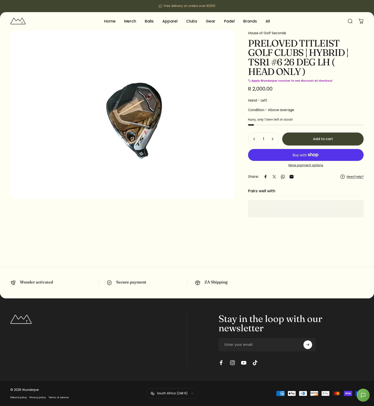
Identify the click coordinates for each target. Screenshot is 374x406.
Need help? (355, 177)
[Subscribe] (307, 344)
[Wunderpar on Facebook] (221, 362)
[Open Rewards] (363, 395)
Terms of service (58, 397)
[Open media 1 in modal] (122, 114)
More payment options (306, 165)
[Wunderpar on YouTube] (243, 362)
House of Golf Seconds (267, 33)
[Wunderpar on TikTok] (255, 362)
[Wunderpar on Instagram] (232, 362)
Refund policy (18, 397)
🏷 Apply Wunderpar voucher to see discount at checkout (290, 80)
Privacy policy (37, 397)
